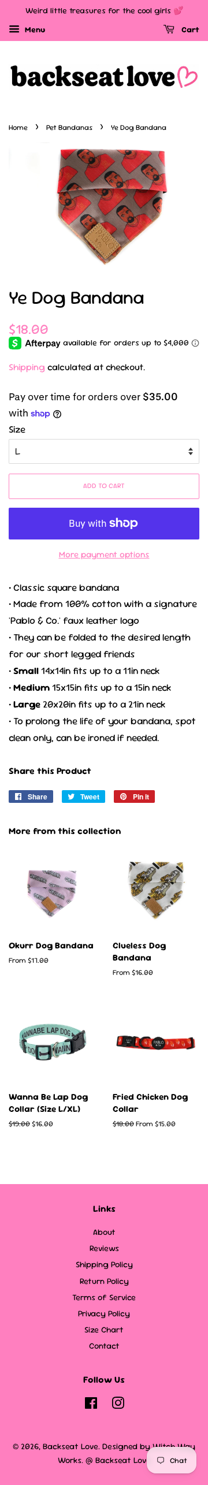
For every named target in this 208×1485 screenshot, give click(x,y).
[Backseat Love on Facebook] (91, 1405)
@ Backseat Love (118, 1460)
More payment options (104, 554)
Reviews (104, 1248)
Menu (34, 29)
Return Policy (104, 1281)
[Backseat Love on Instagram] (118, 1405)
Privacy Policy (104, 1313)
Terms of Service (104, 1297)
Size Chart (104, 1329)
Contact (104, 1346)
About (104, 1232)
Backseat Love (70, 1446)
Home (18, 127)
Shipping (27, 367)
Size (17, 429)
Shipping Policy (104, 1264)
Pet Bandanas (69, 127)
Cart (189, 29)
